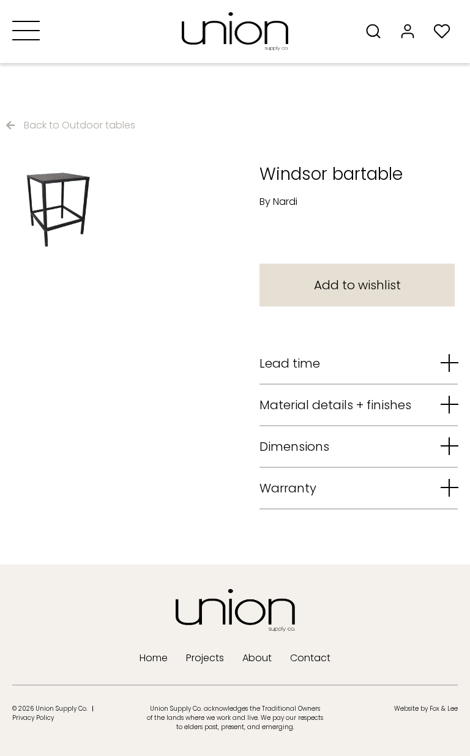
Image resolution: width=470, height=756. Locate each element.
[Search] (377, 31)
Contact (310, 658)
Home (154, 658)
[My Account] (411, 31)
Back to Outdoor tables (79, 125)
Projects (205, 658)
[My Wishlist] (445, 31)
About (257, 658)
